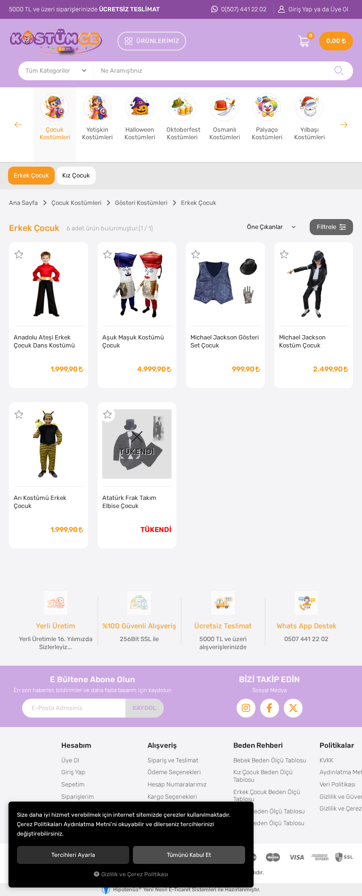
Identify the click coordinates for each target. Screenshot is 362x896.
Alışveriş (162, 745)
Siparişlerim (77, 796)
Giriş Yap (73, 772)
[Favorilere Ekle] (18, 254)
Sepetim (72, 784)
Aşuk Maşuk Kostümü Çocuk (133, 341)
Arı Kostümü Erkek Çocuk (40, 501)
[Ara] (339, 70)
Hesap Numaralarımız (177, 784)
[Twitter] (293, 708)
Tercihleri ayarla (73, 855)
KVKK (326, 760)
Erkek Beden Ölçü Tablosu (268, 823)
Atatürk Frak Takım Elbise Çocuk (129, 501)
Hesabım (76, 745)
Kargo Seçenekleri (172, 796)
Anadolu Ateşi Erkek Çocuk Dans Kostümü (44, 341)
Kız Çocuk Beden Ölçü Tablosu (263, 776)
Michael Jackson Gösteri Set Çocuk (224, 341)
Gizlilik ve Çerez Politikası (134, 874)
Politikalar (337, 745)
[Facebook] (269, 708)
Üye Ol (70, 760)
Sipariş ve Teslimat (173, 760)
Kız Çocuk (76, 175)
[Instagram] (246, 708)
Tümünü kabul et (189, 855)
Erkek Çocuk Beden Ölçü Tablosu (266, 795)
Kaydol (144, 707)
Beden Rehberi (258, 745)
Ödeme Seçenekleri (174, 772)
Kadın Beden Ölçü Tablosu (269, 811)
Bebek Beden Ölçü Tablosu (269, 760)
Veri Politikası (337, 784)
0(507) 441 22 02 (243, 9)
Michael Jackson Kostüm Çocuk (302, 341)
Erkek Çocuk (31, 175)
